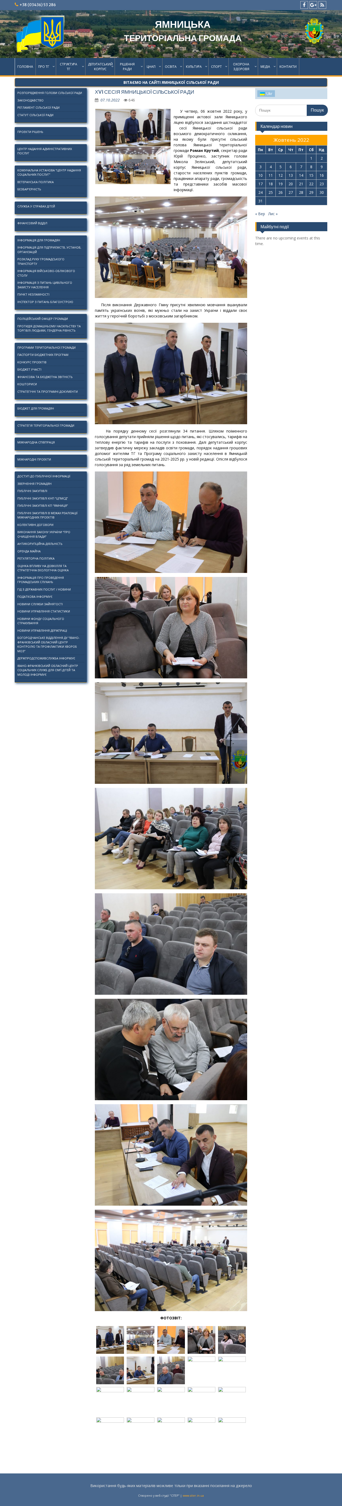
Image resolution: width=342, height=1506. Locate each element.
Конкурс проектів (31, 362)
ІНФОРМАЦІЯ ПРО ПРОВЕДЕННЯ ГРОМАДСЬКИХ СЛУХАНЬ (40, 580)
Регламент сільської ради (38, 107)
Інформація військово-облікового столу (46, 273)
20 (291, 183)
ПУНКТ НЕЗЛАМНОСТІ (33, 294)
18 (271, 183)
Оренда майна (29, 551)
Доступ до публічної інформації (43, 476)
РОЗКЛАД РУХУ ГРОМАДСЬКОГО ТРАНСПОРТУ (40, 261)
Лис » (273, 213)
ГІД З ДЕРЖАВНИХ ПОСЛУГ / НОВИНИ (44, 589)
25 (271, 192)
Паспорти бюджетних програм (42, 355)
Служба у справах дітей (36, 206)
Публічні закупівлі (32, 491)
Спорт (216, 66)
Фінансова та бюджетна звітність (45, 377)
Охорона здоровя (241, 66)
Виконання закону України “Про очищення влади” (43, 534)
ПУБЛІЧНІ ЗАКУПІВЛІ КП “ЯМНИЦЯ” (42, 506)
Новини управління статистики (43, 611)
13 (291, 175)
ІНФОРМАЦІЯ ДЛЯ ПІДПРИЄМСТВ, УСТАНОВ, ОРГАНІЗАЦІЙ (49, 249)
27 (291, 192)
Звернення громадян (34, 484)
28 (301, 192)
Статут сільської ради (35, 115)
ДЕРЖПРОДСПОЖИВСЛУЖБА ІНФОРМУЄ (46, 658)
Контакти (288, 66)
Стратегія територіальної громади (45, 425)
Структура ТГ (68, 66)
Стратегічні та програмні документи (47, 392)
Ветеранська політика (35, 182)
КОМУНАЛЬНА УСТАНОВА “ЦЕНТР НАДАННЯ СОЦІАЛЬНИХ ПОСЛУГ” (49, 172)
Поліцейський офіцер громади (42, 319)
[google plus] (313, 5)
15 (311, 175)
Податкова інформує (34, 597)
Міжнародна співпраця (36, 442)
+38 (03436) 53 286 (38, 4)
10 (260, 175)
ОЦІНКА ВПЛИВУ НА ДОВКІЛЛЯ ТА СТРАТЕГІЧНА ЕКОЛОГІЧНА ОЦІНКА (43, 568)
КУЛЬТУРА (194, 66)
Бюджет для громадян (35, 408)
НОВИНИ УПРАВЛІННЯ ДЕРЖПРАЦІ (42, 630)
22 (311, 183)
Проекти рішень (30, 132)
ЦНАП (151, 66)
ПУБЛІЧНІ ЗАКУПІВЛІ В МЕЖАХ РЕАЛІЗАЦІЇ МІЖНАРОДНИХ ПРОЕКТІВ (47, 515)
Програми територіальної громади (46, 347)
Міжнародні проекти (34, 459)
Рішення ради (127, 66)
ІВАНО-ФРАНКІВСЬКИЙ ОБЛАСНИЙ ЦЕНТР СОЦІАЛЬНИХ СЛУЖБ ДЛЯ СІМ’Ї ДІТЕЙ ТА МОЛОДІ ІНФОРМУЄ (47, 670)
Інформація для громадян (38, 240)
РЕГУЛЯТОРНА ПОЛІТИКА (36, 558)
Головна (25, 66)
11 (271, 175)
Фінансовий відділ (32, 223)
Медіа (265, 66)
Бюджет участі (29, 369)
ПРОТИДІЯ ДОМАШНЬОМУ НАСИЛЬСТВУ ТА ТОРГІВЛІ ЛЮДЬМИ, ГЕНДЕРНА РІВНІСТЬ (49, 328)
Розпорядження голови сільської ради (49, 93)
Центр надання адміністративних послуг (44, 151)
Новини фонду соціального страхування (40, 621)
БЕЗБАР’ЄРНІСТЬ (29, 189)
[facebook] (304, 5)
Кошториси (27, 384)
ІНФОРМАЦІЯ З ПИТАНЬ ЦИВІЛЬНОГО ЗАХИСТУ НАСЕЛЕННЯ (44, 285)
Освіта (171, 66)
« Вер (260, 213)
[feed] (322, 5)
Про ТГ (43, 66)
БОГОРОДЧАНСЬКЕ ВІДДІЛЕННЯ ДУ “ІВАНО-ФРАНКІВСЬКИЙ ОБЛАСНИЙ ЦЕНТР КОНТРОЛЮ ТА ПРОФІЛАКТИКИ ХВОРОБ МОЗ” (48, 644)
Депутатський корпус (100, 66)
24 (260, 192)
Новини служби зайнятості (40, 604)
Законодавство (30, 100)
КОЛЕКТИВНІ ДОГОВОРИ (35, 525)
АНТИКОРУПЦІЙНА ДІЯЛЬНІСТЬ (40, 544)
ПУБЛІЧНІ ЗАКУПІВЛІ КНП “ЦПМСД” (42, 498)
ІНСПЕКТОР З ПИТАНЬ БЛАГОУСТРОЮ (45, 302)
